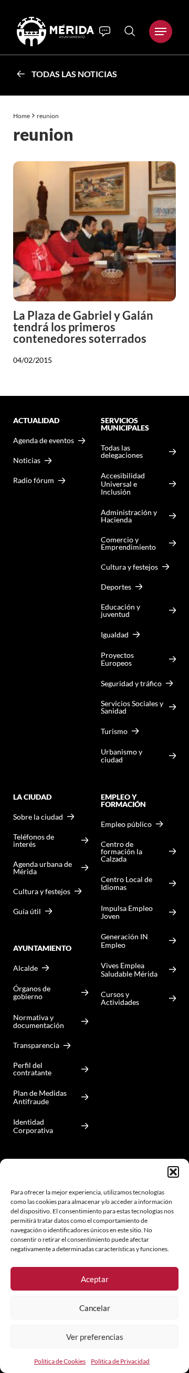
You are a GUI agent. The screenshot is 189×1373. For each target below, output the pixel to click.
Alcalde (25, 968)
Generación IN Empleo (124, 940)
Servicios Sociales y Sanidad (132, 707)
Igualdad (115, 634)
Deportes (116, 587)
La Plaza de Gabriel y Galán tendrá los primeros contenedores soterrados (83, 326)
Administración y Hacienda (129, 516)
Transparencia (36, 1045)
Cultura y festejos (41, 891)
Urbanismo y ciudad (121, 756)
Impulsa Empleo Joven (127, 912)
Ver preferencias (94, 1336)
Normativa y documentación (38, 1021)
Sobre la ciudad (38, 817)
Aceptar (95, 1279)
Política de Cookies (60, 1361)
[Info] (104, 31)
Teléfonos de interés (33, 840)
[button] (173, 1172)
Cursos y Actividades (120, 998)
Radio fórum (33, 480)
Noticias (26, 460)
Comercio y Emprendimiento (128, 543)
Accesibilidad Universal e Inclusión (123, 483)
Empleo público (126, 824)
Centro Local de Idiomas (126, 883)
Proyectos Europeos (117, 659)
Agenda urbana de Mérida (42, 868)
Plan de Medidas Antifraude (40, 1097)
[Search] (129, 31)
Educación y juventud (120, 610)
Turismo (114, 731)
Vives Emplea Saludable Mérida (129, 969)
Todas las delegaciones (122, 451)
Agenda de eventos (43, 440)
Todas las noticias (74, 74)
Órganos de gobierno (31, 992)
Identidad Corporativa (33, 1126)
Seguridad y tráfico (131, 683)
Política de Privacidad (120, 1361)
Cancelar (94, 1308)
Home (21, 116)
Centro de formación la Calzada (121, 852)
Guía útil (27, 911)
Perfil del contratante (32, 1069)
